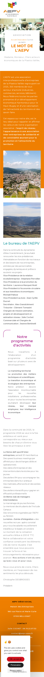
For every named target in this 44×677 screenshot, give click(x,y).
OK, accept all (15, 659)
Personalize (16, 665)
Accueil (14, 40)
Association (22, 40)
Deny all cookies (20, 672)
